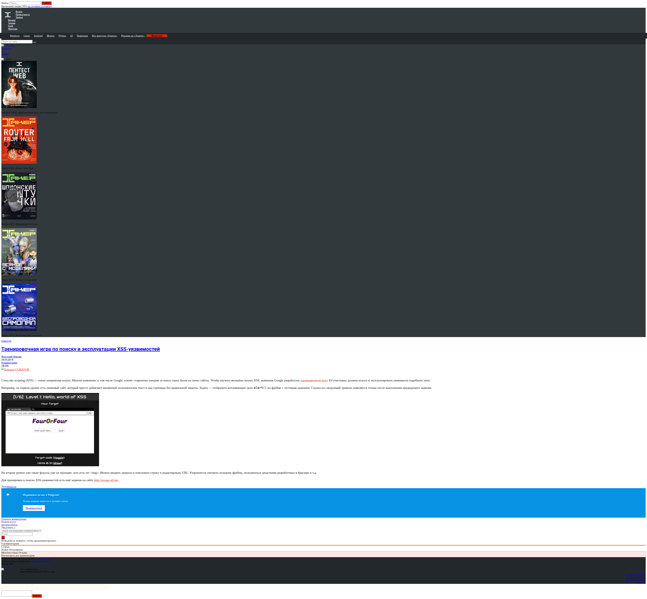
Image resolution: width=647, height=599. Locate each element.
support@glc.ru (44, 558)
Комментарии (9, 362)
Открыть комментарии (13, 519)
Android (38, 35)
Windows (15, 35)
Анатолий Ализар (11, 356)
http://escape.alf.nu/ (106, 480)
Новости (6, 341)
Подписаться (34, 508)
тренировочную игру (313, 380)
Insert (36, 596)
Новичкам (82, 35)
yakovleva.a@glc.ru (41, 561)
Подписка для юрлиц (636, 577)
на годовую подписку (39, 6)
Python (62, 35)
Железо (51, 35)
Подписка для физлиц (635, 574)
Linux (27, 35)
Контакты (641, 582)
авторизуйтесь (9, 524)
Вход (643, 4)
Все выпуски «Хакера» (104, 35)
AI (71, 35)
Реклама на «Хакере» (133, 35)
